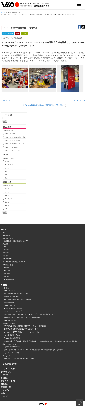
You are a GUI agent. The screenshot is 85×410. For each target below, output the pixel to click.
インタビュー (6, 390)
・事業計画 (6, 270)
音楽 (6, 178)
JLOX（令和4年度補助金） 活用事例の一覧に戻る (43, 105)
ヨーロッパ (8, 199)
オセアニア (8, 195)
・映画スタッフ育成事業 (10, 296)
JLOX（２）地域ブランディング (14, 144)
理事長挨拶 (6, 235)
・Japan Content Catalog (10, 347)
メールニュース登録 (8, 369)
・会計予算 (6, 276)
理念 (4, 232)
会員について (6, 393)
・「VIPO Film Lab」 (9, 305)
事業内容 (4, 285)
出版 (6, 171)
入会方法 (6, 396)
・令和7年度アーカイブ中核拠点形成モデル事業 (18, 358)
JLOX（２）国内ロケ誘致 (12, 140)
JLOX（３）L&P (10, 134)
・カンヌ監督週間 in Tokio (11, 335)
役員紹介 (6, 249)
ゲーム (7, 168)
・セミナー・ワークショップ (12, 311)
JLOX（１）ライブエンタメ (13, 150)
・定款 (4, 246)
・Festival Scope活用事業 (11, 338)
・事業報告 (6, 267)
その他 (7, 161)
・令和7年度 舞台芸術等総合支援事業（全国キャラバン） (21, 329)
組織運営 (6, 244)
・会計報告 (6, 273)
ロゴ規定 (4, 378)
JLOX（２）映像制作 (11, 147)
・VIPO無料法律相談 (9, 320)
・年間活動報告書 (8, 279)
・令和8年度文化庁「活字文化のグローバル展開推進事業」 (22, 317)
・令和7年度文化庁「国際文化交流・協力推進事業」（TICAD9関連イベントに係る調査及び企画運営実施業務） (40, 341)
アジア (7, 189)
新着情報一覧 (6, 387)
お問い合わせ (6, 372)
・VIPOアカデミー (8, 290)
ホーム (3, 12)
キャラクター (9, 164)
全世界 (7, 205)
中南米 (7, 202)
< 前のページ (7, 100)
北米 (6, 209)
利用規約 (4, 384)
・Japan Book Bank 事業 (10, 353)
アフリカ (7, 192)
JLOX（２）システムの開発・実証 (15, 137)
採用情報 (6, 375)
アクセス (6, 256)
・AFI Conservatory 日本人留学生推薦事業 (16, 299)
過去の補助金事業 (10, 364)
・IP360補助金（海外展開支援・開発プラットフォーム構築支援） (24, 326)
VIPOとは (4, 229)
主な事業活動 (7, 259)
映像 (6, 174)
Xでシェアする (83, 27)
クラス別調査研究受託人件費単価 (14, 262)
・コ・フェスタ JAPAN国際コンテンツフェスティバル (20, 332)
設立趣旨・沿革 (8, 238)
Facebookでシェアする (79, 27)
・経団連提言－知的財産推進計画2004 (15, 241)
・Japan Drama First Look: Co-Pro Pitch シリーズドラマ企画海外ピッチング (28, 314)
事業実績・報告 (8, 265)
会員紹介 (6, 252)
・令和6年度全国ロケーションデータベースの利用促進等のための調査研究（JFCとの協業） (33, 350)
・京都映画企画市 (8, 302)
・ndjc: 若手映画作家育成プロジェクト (15, 293)
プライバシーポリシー (9, 381)
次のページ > (79, 100)
